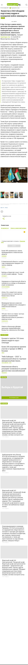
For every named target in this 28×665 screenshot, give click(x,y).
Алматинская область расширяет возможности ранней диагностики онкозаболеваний (14, 369)
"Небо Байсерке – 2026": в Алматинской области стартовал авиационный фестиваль (14, 359)
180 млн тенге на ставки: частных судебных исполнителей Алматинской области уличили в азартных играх (13, 316)
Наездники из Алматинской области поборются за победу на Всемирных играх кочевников (14, 283)
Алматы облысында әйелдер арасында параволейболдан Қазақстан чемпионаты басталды (13, 328)
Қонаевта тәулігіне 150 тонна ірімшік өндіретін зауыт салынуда (13, 340)
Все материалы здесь (14, 397)
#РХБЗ (6, 207)
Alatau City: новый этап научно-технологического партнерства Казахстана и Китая (12, 294)
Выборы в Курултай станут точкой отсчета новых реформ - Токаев (13, 273)
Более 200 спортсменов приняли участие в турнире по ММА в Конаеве (14, 349)
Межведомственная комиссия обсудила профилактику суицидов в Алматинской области (13, 304)
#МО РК (2, 207)
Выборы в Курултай (12, 387)
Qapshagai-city (5, 37)
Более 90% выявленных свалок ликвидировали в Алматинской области (12, 252)
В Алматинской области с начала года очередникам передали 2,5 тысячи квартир (13, 263)
